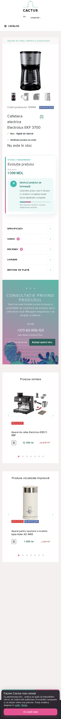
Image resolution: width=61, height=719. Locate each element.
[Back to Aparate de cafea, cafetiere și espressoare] (52, 40)
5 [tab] (34, 456)
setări (17, 705)
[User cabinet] (52, 26)
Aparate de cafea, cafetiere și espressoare (28, 40)
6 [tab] (39, 456)
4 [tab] (30, 456)
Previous (8, 415)
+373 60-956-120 (30, 330)
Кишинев (35, 18)
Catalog (13, 26)
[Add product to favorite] (51, 117)
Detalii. (24, 705)
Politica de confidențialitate (37, 356)
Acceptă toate (30, 711)
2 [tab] (22, 456)
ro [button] (24, 17)
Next (52, 415)
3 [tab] (26, 456)
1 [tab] (18, 456)
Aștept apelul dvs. (42, 342)
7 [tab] (43, 456)
